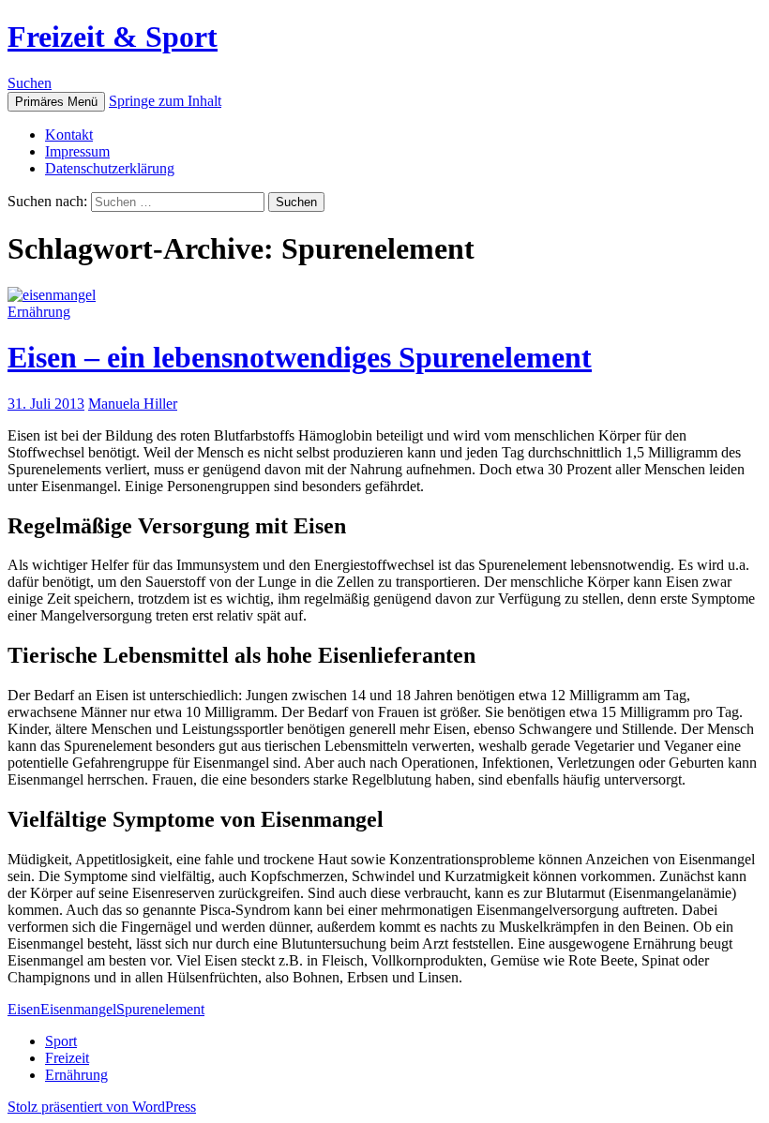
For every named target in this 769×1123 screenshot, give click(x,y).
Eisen (24, 1009)
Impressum (77, 151)
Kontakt (69, 134)
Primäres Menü (56, 102)
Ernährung (39, 312)
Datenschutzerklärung (109, 168)
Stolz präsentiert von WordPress (102, 1107)
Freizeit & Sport (113, 36)
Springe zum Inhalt (165, 101)
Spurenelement (160, 1009)
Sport (61, 1041)
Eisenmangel (78, 1009)
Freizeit (67, 1058)
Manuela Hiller (132, 404)
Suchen (30, 83)
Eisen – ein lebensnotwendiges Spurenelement (300, 357)
